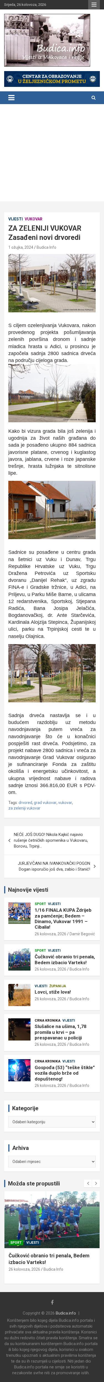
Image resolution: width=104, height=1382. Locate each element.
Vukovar (33, 219)
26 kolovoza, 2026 (50, 934)
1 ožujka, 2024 (20, 247)
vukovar (65, 802)
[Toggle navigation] (11, 97)
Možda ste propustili (34, 1183)
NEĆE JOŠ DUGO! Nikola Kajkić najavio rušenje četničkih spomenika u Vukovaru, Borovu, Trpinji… (51, 840)
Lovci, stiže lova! (53, 992)
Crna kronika (47, 1020)
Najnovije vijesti (28, 889)
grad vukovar (45, 802)
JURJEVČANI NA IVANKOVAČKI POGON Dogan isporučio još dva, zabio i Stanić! (54, 866)
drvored (25, 802)
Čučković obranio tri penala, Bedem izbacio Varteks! (65, 959)
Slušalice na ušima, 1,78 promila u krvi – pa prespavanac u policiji (61, 1032)
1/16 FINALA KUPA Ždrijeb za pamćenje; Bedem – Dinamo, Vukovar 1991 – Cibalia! (63, 918)
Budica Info (46, 247)
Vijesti (15, 219)
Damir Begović (82, 934)
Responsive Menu (94, 4)
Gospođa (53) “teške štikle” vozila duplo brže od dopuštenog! (65, 1073)
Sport (40, 904)
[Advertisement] (52, 154)
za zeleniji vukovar (24, 808)
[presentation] (88, 1183)
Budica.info (66, 1313)
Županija (57, 986)
